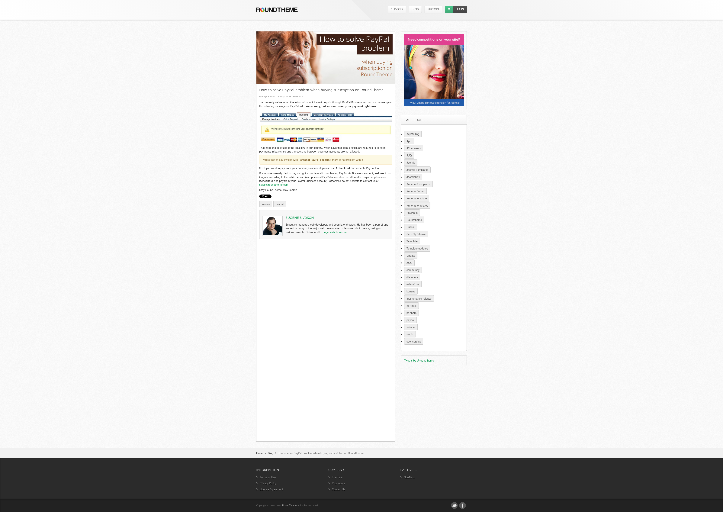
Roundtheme (414, 220)
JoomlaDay (413, 177)
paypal (280, 204)
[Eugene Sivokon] (272, 225)
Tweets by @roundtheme (419, 360)
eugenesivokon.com (335, 232)
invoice (266, 204)
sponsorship (413, 341)
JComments (413, 148)
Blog (415, 9)
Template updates (417, 248)
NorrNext (409, 477)
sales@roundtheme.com (273, 184)
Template (412, 241)
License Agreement (271, 489)
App (408, 141)
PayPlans (412, 212)
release (410, 327)
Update (410, 255)
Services (397, 9)
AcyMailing (412, 134)
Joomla (410, 162)
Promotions (338, 483)
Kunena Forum (415, 191)
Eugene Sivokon (299, 218)
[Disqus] (325, 293)
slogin (409, 334)
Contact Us (338, 489)
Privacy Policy (268, 483)
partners (411, 313)
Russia (410, 227)
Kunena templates (417, 205)
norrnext (411, 306)
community (412, 270)
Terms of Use (268, 477)
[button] (449, 9)
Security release (416, 234)
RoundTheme (289, 505)
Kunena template (416, 198)
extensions (412, 284)
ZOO (409, 263)
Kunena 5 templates (418, 184)
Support (433, 9)
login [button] (460, 9)
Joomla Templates (417, 170)
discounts (412, 277)
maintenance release (419, 298)
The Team (338, 477)
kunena (410, 291)
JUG (409, 155)
